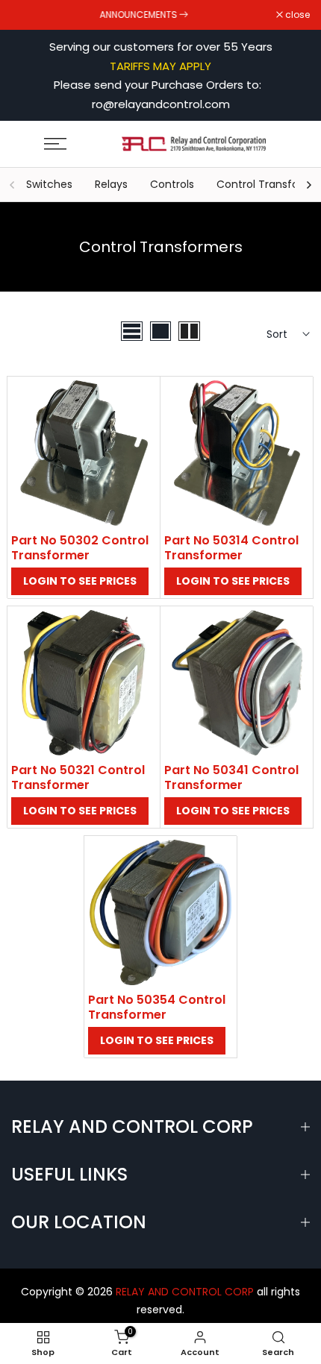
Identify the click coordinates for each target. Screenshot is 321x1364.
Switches (49, 184)
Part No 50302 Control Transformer (80, 548)
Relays (111, 184)
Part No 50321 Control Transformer (78, 777)
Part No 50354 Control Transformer (156, 1007)
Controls (172, 184)
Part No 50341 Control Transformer (231, 777)
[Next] (308, 185)
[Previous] (12, 185)
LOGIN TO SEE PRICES (80, 580)
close (296, 14)
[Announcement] (144, 14)
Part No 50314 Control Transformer (231, 548)
